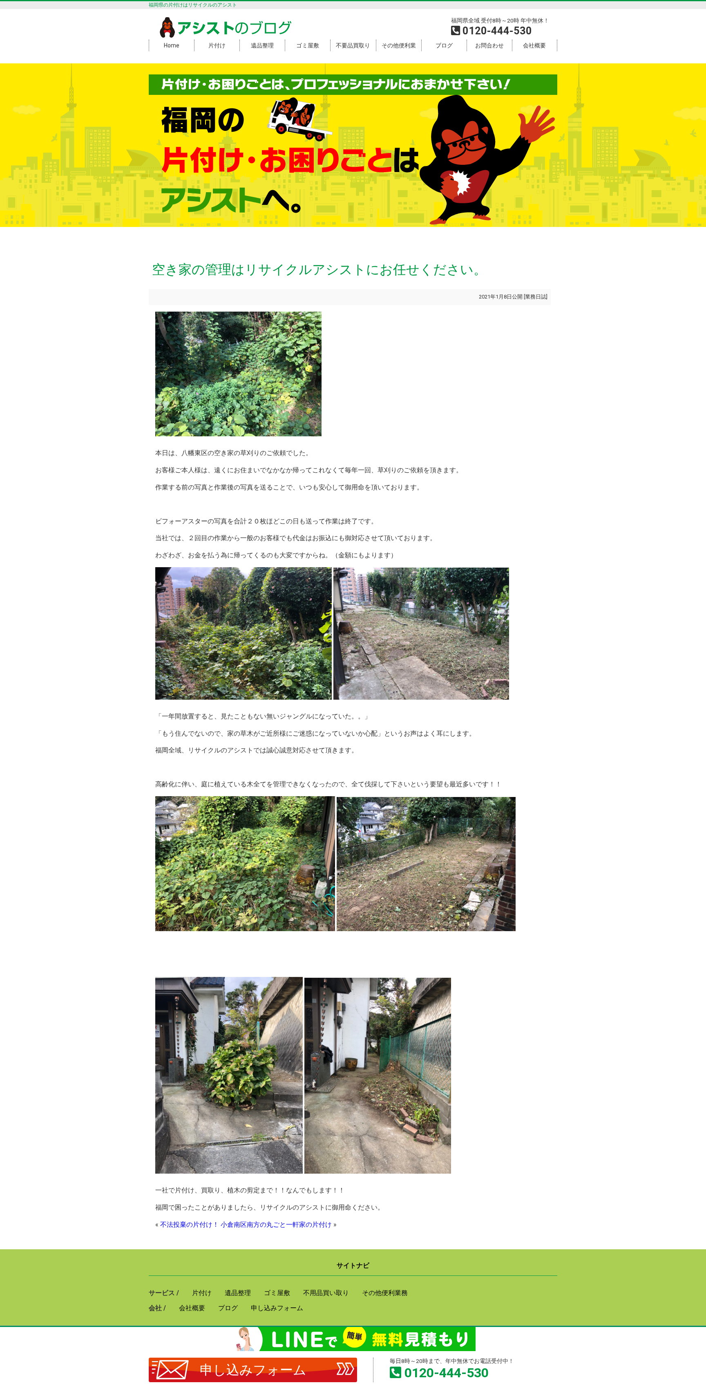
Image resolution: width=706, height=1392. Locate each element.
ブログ (444, 45)
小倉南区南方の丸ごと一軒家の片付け (276, 1224)
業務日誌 (535, 297)
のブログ (234, 28)
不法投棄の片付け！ (189, 1224)
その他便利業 (399, 45)
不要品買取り (353, 45)
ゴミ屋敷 (307, 45)
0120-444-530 (446, 1373)
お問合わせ (489, 45)
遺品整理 (262, 45)
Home (171, 45)
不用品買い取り (326, 1293)
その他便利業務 (385, 1293)
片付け (217, 45)
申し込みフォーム (253, 1370)
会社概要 (534, 45)
